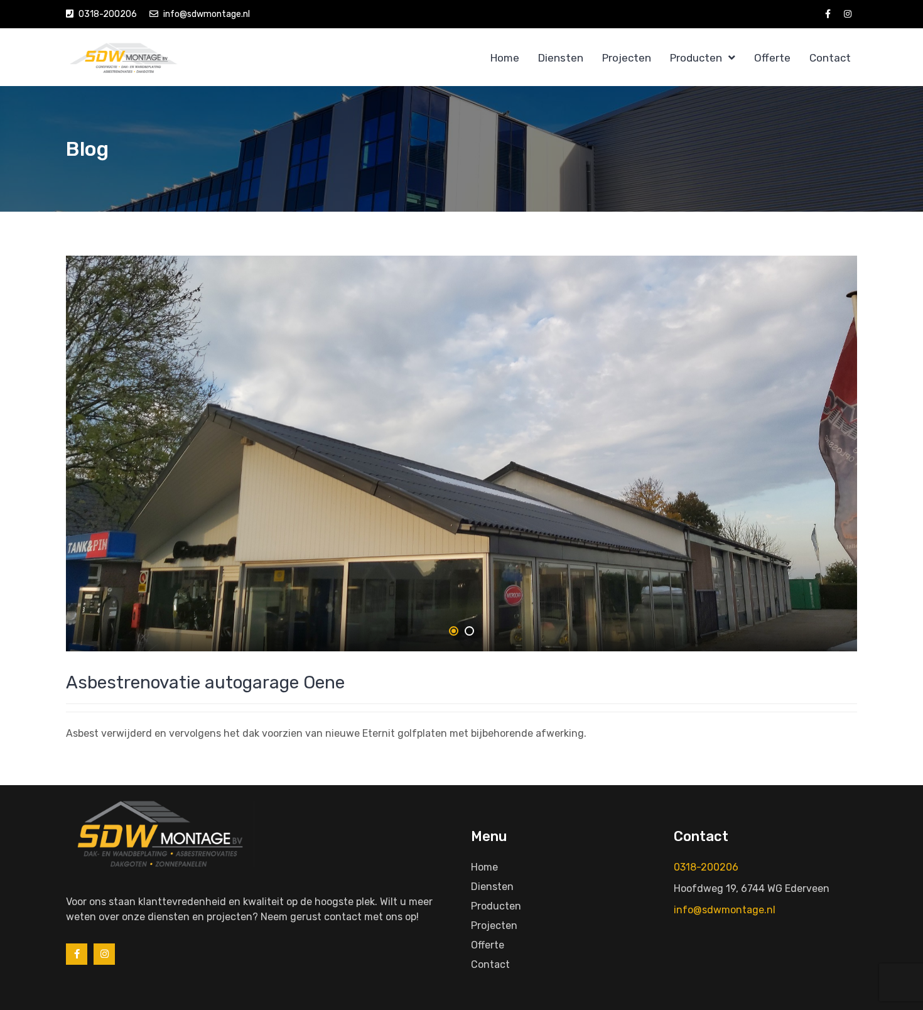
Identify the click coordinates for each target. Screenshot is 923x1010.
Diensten (560, 58)
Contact (830, 58)
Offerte (772, 58)
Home (504, 58)
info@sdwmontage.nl (206, 14)
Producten (696, 58)
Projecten (626, 58)
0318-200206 (107, 14)
